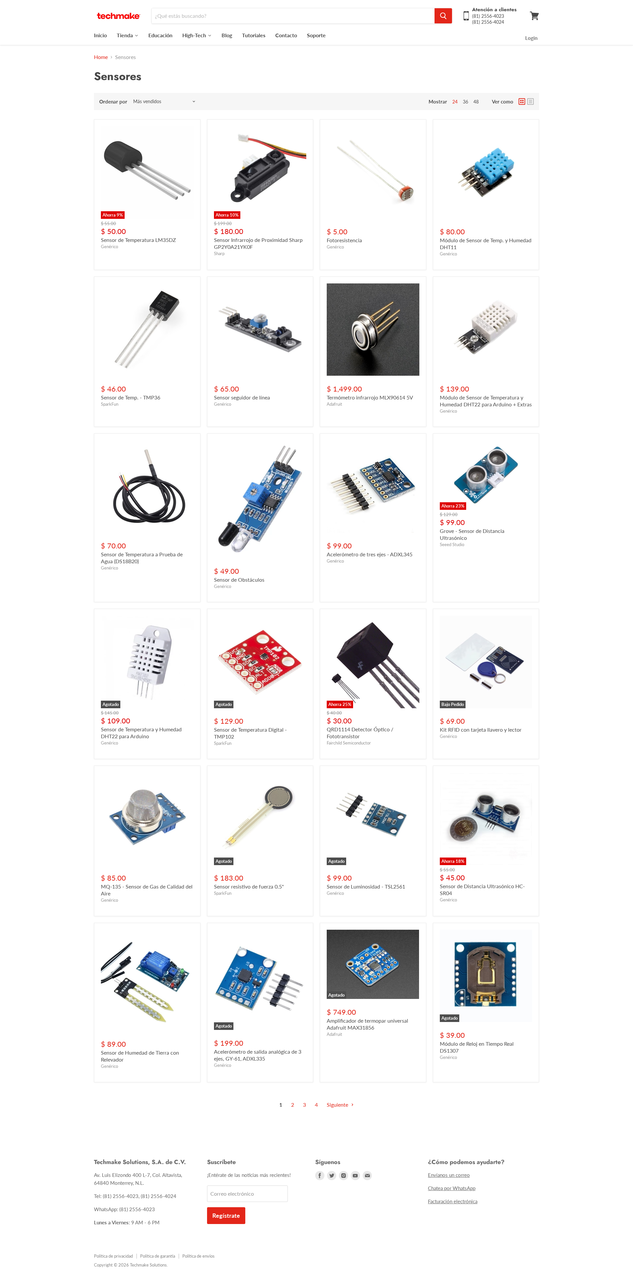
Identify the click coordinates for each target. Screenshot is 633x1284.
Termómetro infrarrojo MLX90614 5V (370, 397)
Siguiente (338, 1104)
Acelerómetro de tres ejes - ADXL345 (369, 554)
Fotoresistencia (344, 240)
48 (476, 101)
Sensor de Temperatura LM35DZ (138, 240)
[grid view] (522, 101)
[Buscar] (443, 15)
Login (531, 38)
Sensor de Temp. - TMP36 (130, 397)
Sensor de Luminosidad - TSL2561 (366, 886)
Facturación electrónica (452, 1201)
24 (455, 101)
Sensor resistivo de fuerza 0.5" (249, 886)
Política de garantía (157, 1256)
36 (465, 101)
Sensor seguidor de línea (242, 397)
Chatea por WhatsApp (451, 1188)
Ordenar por (113, 101)
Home (101, 57)
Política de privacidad (113, 1256)
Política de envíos (198, 1256)
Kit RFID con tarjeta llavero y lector (481, 729)
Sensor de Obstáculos (239, 579)
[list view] (530, 101)
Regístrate (226, 1215)
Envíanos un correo (449, 1175)
